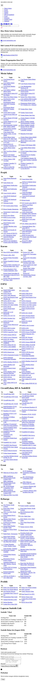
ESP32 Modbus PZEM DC (29, 358)
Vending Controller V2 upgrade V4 (9, 164)
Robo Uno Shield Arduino (29, 587)
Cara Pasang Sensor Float (28, 83)
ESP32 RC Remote (27, 337)
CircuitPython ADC (9, 400)
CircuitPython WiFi (8, 394)
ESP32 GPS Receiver (28, 352)
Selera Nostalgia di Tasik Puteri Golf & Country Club (28, 540)
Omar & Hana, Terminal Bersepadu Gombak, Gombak (10, 550)
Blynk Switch (26, 200)
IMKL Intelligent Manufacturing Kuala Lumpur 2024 (9, 477)
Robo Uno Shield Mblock (10, 589)
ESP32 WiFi (25, 291)
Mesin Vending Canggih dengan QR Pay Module (27, 125)
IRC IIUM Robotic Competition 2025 (8, 487)
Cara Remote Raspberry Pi (29, 407)
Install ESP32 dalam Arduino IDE (9, 290)
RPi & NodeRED (9, 14)
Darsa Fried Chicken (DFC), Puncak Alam (9, 537)
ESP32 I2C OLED (27, 313)
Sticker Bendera (7, 602)
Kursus (6, 11)
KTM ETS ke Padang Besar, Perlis (9, 523)
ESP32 (6, 13)
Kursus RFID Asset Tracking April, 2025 (29, 262)
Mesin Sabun (8, 8)
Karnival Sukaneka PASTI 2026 (8, 572)
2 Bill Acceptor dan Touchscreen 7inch (8, 167)
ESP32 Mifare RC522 (9, 345)
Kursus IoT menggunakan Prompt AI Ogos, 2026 (29, 275)
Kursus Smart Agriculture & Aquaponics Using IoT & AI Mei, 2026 (11, 275)
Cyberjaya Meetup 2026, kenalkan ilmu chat (30, 491)
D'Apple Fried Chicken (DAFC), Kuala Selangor (27, 537)
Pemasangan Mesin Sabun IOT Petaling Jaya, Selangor (28, 104)
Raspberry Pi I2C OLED (29, 414)
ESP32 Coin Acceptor (28, 325)
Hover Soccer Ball (27, 602)
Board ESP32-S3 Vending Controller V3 (9, 145)
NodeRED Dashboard (28, 428)
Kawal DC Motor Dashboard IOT (27, 241)
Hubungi (6, 21)
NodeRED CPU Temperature (8, 435)
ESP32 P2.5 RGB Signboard (27, 321)
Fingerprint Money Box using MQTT (28, 227)
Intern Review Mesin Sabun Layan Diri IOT (28, 167)
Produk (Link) (8, 19)
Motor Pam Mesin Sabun (10, 97)
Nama (2, 657)
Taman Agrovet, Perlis (26, 527)
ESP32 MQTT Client (9, 301)
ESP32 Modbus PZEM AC (11, 362)
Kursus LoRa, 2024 (8, 255)
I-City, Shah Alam (25, 516)
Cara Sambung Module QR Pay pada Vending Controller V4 (29, 160)
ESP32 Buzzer (7, 293)
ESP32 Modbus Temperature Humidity (28, 354)
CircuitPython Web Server (29, 394)
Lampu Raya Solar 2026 (10, 604)
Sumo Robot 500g (27, 179)
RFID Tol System (27, 217)
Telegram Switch (8, 203)
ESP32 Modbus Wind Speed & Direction (9, 372)
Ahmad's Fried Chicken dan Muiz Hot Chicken (10, 540)
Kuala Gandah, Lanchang (27, 505)
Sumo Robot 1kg (8, 182)
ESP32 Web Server (27, 293)
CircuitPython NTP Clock (10, 396)
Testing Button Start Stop (28, 115)
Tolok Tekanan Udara (28, 591)
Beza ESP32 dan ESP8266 (11, 252)
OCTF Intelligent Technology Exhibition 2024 (29, 472)
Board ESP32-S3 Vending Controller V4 (28, 155)
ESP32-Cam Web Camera (29, 304)
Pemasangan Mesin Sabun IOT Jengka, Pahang (8, 109)
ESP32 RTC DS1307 (9, 375)
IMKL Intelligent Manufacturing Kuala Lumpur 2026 (9, 491)
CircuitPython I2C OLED (10, 404)
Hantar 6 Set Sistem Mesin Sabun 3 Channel (10, 155)
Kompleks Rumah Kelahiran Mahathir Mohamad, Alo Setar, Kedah (28, 555)
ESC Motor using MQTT (29, 223)
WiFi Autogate (26, 589)
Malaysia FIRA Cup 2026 (10, 495)
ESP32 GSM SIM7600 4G (11, 349)
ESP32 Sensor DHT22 (9, 334)
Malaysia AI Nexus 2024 (10, 472)
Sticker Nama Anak (27, 597)
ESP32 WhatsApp (8, 303)
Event (6, 16)
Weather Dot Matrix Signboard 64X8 (27, 209)
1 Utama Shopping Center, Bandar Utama (9, 545)
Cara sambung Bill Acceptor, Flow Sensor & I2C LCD (29, 99)
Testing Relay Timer (26, 109)
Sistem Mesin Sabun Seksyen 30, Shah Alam (10, 138)
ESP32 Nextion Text (9, 318)
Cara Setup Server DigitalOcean (27, 453)
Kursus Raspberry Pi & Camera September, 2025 (10, 269)
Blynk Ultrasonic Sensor (29, 215)
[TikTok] (3, 24)
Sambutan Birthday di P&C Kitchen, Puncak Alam (9, 564)
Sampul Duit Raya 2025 (10, 599)
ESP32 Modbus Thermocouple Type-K (28, 372)
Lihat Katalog (9, 55)
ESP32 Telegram (26, 301)
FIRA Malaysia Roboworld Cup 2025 (29, 482)
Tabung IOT (25, 239)
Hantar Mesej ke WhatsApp (8, 666)
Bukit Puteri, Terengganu (10, 534)
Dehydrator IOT (8, 239)
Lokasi (3, 658)
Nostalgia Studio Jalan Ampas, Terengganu (26, 533)
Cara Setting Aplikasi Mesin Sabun (9, 90)
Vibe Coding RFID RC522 (29, 383)
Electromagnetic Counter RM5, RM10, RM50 (10, 125)
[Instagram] (10, 24)
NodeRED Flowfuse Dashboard (9, 431)
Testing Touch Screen (27, 112)
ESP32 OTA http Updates (10, 304)
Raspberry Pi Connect (9, 411)
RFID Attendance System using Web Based (29, 230)
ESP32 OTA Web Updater (29, 303)
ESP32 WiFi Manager (9, 295)
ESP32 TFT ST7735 (9, 315)
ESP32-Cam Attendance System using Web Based (10, 241)
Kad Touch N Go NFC (28, 594)
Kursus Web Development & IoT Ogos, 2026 (11, 279)
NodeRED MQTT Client (29, 445)
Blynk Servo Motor (8, 215)
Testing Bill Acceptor (9, 112)
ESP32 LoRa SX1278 (28, 306)
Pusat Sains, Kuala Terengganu (8, 509)
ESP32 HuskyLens (8, 352)
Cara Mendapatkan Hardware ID (26, 87)
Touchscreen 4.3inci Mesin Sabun (9, 99)
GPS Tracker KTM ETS (10, 233)
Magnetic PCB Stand (27, 133)
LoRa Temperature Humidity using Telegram (29, 212)
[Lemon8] (11, 24)
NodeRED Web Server (28, 435)
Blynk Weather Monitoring (10, 209)
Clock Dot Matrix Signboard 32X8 (27, 193)
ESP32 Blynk (7, 306)
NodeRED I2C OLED (9, 442)
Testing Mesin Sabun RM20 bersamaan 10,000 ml (28, 138)
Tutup (2, 679)
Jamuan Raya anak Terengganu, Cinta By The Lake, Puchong (27, 572)
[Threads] (8, 24)
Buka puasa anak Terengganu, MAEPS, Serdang (26, 545)
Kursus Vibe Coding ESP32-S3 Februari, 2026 (29, 270)
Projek (6, 10)
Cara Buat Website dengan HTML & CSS (10, 456)
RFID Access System (9, 217)
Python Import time (27, 450)
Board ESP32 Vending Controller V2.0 (9, 129)
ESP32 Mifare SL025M (28, 345)
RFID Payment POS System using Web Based (29, 236)
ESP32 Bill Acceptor (9, 328)
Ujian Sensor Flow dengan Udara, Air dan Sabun (9, 133)
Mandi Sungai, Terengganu (28, 530)
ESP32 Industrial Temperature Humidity (9, 358)
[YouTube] (6, 24)
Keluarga (6, 18)
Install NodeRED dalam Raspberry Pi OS (10, 428)
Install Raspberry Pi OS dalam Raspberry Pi (10, 407)
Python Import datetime (10, 453)
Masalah (3, 663)
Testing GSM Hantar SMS (28, 145)
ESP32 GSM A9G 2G (28, 346)
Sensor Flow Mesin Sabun (28, 97)
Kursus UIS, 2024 (28, 252)
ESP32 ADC (25, 328)
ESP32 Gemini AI (27, 377)
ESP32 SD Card (26, 375)
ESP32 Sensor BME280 (28, 342)
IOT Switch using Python (10, 205)
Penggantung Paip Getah (10, 597)
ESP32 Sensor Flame (27, 330)
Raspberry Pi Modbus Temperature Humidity (28, 424)
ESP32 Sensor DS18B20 (29, 332)
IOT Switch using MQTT (29, 203)
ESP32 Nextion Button (28, 315)
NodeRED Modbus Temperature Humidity (28, 442)
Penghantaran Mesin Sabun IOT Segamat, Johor (9, 104)
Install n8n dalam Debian (29, 448)
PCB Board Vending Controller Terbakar (26, 129)
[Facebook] (4, 24)
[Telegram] (1, 24)
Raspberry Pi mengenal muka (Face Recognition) (10, 424)
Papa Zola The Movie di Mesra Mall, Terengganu (27, 563)
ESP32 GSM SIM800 (9, 346)
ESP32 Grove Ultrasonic (10, 337)
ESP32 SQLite (7, 377)
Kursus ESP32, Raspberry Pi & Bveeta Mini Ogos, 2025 (11, 265)
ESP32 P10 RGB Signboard (8, 321)
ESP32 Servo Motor (27, 339)
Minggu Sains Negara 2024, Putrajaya (9, 519)
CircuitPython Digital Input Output (28, 396)
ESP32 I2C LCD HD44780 (8, 312)
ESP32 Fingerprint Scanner (11, 355)
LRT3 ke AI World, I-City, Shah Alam (9, 576)
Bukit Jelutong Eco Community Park (25, 576)
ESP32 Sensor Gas (8, 330)
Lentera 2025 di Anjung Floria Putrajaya (10, 568)
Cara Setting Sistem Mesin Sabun (8, 83)
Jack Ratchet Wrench (9, 591)
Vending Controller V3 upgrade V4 (27, 164)
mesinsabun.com (9, 40)
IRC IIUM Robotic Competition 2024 (28, 477)
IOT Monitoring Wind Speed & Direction (9, 236)
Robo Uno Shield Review (10, 587)
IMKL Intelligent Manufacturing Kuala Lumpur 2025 (9, 483)
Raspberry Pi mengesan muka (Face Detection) (28, 421)
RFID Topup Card (8, 220)
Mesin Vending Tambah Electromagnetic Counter (28, 122)
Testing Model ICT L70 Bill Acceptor (10, 122)
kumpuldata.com (9, 69)
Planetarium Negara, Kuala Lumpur (9, 559)
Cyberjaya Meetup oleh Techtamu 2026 (29, 487)
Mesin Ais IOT (26, 233)
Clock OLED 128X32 (9, 193)
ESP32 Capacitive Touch (10, 332)
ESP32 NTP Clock (27, 295)
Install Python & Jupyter (10, 450)
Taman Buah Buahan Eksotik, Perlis (9, 526)
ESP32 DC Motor (8, 339)
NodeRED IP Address (28, 432)
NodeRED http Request (10, 445)
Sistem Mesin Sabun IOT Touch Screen (28, 90)
